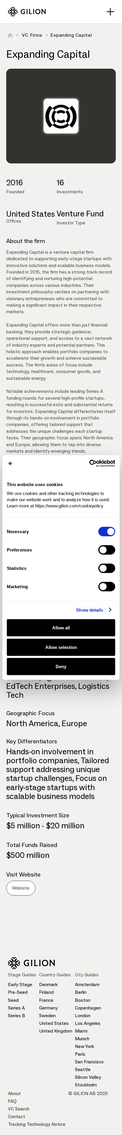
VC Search (18, 1109)
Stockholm (86, 1085)
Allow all (61, 627)
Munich (82, 1038)
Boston (82, 1000)
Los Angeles (87, 1023)
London (82, 1015)
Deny (61, 666)
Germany (48, 1008)
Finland (46, 992)
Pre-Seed (18, 992)
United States (54, 1023)
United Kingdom (55, 1031)
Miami (81, 1031)
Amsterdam (87, 984)
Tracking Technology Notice (36, 1124)
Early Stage (20, 984)
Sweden (47, 1015)
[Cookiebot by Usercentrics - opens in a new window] (89, 463)
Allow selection (61, 647)
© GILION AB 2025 (88, 1093)
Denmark (48, 984)
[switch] (106, 550)
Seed (13, 1000)
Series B (16, 1015)
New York (84, 1046)
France (46, 1000)
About (14, 1093)
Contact (16, 1116)
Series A (16, 1008)
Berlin (80, 992)
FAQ (12, 1101)
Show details (89, 609)
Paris (80, 1054)
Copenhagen (88, 1008)
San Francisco (89, 1062)
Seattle (83, 1069)
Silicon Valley (88, 1077)
